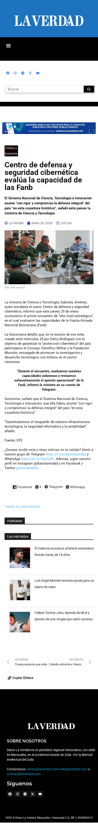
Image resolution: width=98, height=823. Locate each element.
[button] (8, 45)
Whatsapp (77, 487)
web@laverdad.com (73, 769)
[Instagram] (15, 73)
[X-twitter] (30, 73)
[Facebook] (8, 73)
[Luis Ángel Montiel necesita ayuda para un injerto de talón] (21, 601)
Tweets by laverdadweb (23, 506)
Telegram (55, 487)
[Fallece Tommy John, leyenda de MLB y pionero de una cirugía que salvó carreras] (21, 633)
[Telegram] (23, 73)
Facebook (24, 487)
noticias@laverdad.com (23, 774)
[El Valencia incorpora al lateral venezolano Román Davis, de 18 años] (21, 569)
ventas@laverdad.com (43, 769)
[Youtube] (38, 73)
